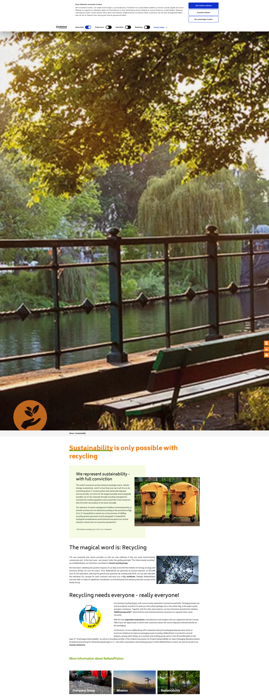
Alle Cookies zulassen (203, 5)
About (71, 433)
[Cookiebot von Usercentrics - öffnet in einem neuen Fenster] (61, 27)
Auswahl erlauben (203, 12)
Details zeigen (159, 27)
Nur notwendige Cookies (203, 19)
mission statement (77, 645)
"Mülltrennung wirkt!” (123, 612)
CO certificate (129, 576)
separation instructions (135, 620)
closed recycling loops (118, 563)
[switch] (109, 27)
